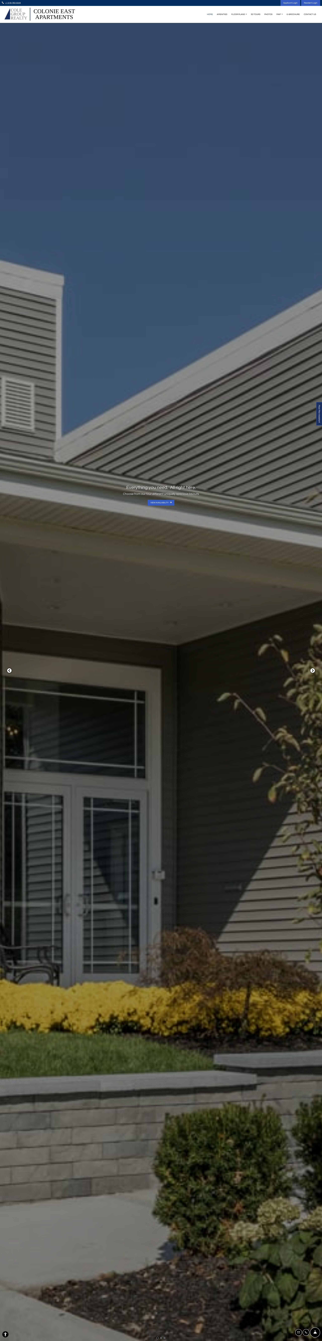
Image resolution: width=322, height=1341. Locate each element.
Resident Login (312, 3)
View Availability (159, 503)
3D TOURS (255, 14)
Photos (268, 14)
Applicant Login (291, 3)
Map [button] (278, 14)
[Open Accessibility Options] (5, 1335)
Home (210, 14)
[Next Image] (313, 670)
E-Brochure (293, 14)
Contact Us (310, 14)
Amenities (222, 14)
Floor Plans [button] (238, 14)
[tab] (157, 1338)
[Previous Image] (9, 670)
